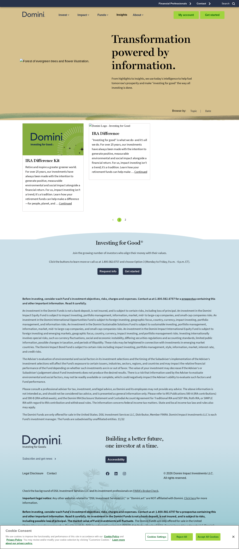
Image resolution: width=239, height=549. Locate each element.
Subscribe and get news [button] (37, 458)
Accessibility (116, 459)
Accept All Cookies (208, 536)
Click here (190, 498)
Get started (212, 14)
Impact (82, 15)
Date (208, 111)
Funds (101, 15)
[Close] (233, 537)
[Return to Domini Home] (30, 14)
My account (186, 14)
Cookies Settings (156, 536)
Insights (122, 14)
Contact (52, 473)
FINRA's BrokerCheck (145, 491)
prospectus (189, 299)
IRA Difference (105, 133)
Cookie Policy (111, 536)
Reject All (182, 536)
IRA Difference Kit (42, 160)
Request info (108, 271)
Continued (65, 203)
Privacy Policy (14, 540)
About (137, 15)
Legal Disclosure (32, 473)
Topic (194, 111)
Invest (63, 15)
